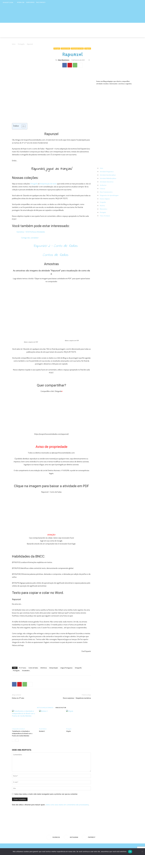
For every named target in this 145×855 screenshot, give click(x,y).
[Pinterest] (140, 2)
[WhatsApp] (75, 65)
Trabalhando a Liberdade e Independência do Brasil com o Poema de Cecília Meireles (22, 733)
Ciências (102, 189)
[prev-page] (13, 740)
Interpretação (53, 668)
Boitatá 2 (42, 731)
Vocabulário (26, 670)
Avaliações (103, 185)
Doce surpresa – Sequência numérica (77, 698)
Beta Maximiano (63, 60)
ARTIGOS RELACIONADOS (45, 707)
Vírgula (68, 731)
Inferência (43, 668)
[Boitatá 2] (51, 718)
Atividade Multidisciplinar (108, 178)
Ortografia (87, 48)
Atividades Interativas (106, 182)
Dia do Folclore (42, 729)
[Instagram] (136, 2)
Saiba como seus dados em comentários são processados (67, 805)
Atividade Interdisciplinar (108, 175)
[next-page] (17, 740)
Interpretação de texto (48, 184)
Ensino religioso (105, 199)
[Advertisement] (51, 659)
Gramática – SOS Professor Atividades (31, 232)
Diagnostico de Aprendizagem (109, 195)
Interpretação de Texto (77, 48)
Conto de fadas (33, 668)
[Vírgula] (78, 718)
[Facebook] (132, 2)
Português (21, 44)
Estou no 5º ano (18, 698)
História (102, 206)
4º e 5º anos (22, 668)
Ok (130, 851)
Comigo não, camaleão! (29, 238)
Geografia (103, 202)
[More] (80, 65)
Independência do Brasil (18, 729)
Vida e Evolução (105, 216)
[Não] (142, 851)
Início (13, 44)
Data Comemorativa (106, 192)
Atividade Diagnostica (107, 172)
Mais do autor (61, 707)
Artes (101, 168)
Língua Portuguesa (66, 668)
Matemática (103, 209)
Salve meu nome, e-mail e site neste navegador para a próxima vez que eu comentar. (46, 794)
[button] (130, 34)
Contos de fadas (65, 48)
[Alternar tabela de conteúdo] (22, 126)
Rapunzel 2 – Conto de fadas (55, 246)
